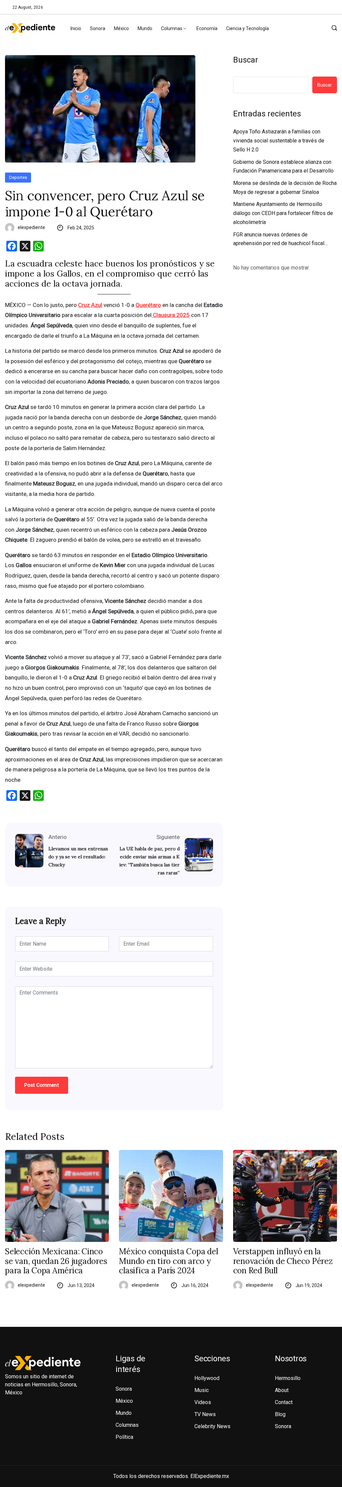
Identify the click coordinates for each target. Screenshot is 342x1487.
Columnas (171, 28)
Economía (206, 28)
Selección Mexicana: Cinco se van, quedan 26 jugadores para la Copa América (56, 1261)
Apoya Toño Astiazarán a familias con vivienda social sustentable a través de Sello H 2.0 (278, 140)
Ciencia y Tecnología (247, 28)
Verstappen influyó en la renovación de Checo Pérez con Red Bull (283, 1261)
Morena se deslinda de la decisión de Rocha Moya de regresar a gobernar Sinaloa (285, 187)
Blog (280, 1414)
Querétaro (148, 305)
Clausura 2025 (171, 315)
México (121, 28)
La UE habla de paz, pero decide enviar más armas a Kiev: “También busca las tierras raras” (149, 861)
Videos (202, 1402)
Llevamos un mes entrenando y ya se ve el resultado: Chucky (78, 857)
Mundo (145, 28)
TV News (205, 1414)
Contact (284, 1402)
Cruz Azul (90, 305)
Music (201, 1390)
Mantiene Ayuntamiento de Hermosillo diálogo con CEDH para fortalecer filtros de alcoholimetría (283, 213)
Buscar (245, 60)
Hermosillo (288, 1378)
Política (124, 1437)
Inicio (75, 28)
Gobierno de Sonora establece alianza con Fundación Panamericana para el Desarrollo (283, 166)
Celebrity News (212, 1426)
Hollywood (206, 1378)
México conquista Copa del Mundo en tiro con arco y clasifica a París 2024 (168, 1261)
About (282, 1390)
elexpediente (31, 227)
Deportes (18, 177)
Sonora (97, 28)
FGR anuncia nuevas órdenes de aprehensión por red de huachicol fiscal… (280, 239)
